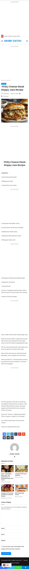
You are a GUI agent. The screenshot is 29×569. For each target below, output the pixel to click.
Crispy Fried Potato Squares (21, 474)
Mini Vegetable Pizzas (19, 493)
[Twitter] (8, 434)
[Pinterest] (19, 434)
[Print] (12, 437)
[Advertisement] (14, 19)
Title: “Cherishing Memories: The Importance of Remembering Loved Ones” (7, 477)
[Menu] (2, 41)
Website (3, 540)
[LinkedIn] (12, 434)
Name (3, 528)
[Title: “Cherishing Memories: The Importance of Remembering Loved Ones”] (7, 468)
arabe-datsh (6, 93)
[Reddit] (23, 434)
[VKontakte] (4, 437)
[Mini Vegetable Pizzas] (21, 488)
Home (3, 80)
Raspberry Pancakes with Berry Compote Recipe (7, 494)
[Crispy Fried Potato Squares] (21, 468)
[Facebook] (4, 434)
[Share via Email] (8, 437)
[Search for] (27, 41)
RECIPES (8, 80)
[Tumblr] (15, 434)
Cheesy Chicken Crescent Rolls (12, 36)
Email (3, 534)
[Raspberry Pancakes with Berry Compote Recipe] (7, 488)
